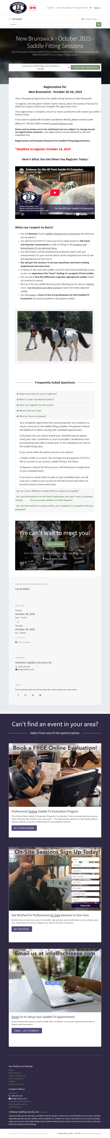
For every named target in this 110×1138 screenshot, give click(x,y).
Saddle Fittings (91, 19)
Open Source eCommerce (90, 1133)
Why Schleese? (15, 1073)
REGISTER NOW (55, 544)
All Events (17, 19)
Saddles (12, 1081)
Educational (13, 1104)
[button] (91, 7)
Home (11, 1070)
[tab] (55, 394)
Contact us (13, 1093)
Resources (22, 1104)
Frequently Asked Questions (20, 1101)
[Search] (98, 24)
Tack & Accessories (16, 1084)
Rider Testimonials (16, 1078)
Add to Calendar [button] (24, 642)
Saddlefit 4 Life (15, 1107)
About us (44, 1112)
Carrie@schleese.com (61, 123)
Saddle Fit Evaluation (17, 1076)
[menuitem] (51, 7)
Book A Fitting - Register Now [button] (85, 67)
